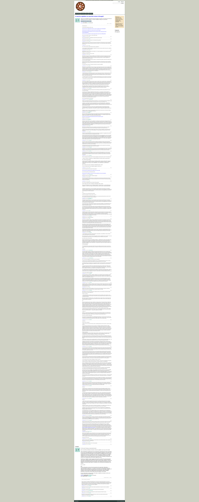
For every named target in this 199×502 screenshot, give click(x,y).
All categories (117, 31)
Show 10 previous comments (86, 479)
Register (122, 1)
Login (119, 1)
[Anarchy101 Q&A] (80, 11)
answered (82, 475)
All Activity (77, 13)
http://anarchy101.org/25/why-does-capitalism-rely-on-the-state (91, 170)
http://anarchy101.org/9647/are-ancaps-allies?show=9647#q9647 (91, 30)
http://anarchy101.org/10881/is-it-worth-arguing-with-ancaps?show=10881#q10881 (94, 33)
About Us (90, 13)
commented (83, 36)
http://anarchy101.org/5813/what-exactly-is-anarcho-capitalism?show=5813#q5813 (94, 28)
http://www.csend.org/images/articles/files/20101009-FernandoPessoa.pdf (92, 116)
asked (82, 22)
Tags (87, 13)
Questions (83, 13)
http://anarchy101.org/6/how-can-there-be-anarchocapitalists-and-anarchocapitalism (94, 173)
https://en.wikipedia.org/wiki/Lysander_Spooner (89, 427)
